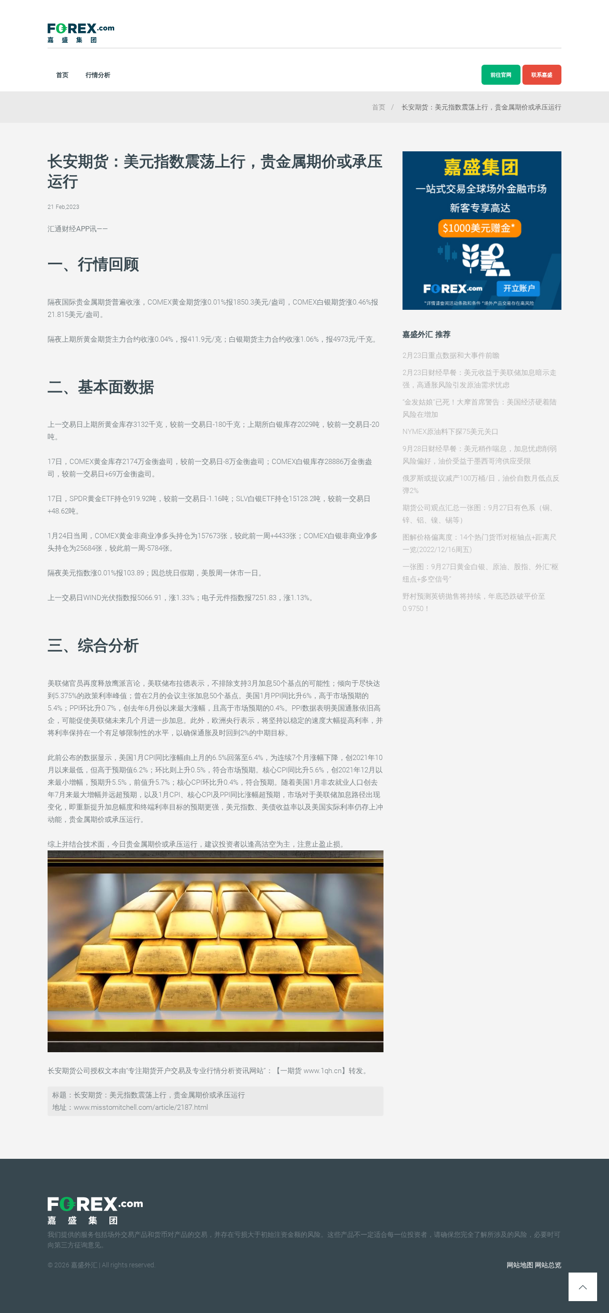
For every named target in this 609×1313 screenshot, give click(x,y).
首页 (62, 75)
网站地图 (520, 1265)
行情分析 (98, 75)
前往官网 (501, 74)
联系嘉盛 (541, 74)
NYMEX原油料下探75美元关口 (451, 431)
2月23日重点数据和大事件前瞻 (451, 355)
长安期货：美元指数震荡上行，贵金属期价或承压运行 (481, 107)
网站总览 (548, 1265)
